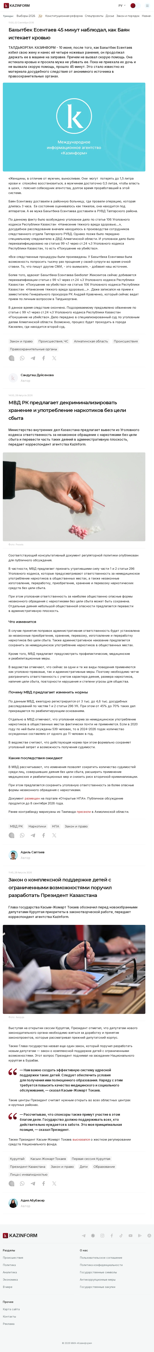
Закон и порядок (128, 16)
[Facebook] (44, 359)
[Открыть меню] (147, 5)
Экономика (10, 1279)
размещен (32, 798)
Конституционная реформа (64, 16)
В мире (7, 1287)
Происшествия (126, 341)
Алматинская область (91, 341)
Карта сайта (11, 1309)
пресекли (84, 812)
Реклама (8, 1324)
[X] (54, 359)
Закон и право (21, 341)
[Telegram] (33, 359)
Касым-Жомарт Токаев (48, 1159)
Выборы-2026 (26, 16)
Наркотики (37, 826)
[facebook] (112, 1235)
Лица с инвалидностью (29, 1174)
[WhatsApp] (22, 359)
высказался (81, 1139)
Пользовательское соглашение (101, 1257)
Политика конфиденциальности (101, 1265)
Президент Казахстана (27, 1167)
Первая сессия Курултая (91, 1159)
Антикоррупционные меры (98, 1279)
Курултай (17, 1159)
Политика (9, 1265)
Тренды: (8, 15)
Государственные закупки (97, 1287)
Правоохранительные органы (33, 349)
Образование (104, 1167)
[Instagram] (11, 359)
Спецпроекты (94, 16)
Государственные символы (98, 1272)
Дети (84, 1167)
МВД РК (16, 826)
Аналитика (10, 1272)
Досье (110, 16)
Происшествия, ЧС (53, 341)
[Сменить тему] (135, 6)
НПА (55, 826)
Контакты (9, 1316)
